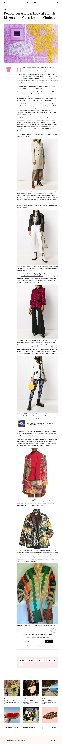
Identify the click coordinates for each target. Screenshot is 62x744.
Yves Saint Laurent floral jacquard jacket (32, 276)
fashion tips (37, 652)
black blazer (20, 503)
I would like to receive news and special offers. (38, 645)
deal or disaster (25, 652)
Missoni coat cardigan (47, 550)
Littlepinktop (31, 2)
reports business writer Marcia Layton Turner (36, 112)
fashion (31, 652)
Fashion (6, 9)
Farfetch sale (26, 414)
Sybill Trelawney (40, 443)
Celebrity (6, 698)
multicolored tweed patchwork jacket (30, 441)
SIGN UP (49, 641)
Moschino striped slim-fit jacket (33, 342)
